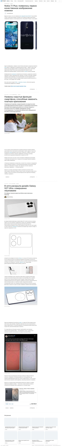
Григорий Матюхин (10, 13)
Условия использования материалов (39, 445)
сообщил (20, 258)
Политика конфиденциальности (56, 445)
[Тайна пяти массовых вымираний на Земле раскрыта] (37, 424)
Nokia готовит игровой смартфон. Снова (18, 86)
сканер (26, 71)
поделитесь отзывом (22, 82)
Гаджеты (11, 3)
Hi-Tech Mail (13, 183)
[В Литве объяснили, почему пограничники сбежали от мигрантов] (10, 437)
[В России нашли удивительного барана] (24, 437)
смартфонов (15, 226)
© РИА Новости (15, 94)
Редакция (33, 445)
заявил (20, 322)
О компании (4, 445)
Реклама (7, 445)
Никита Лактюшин (10, 196)
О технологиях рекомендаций (48, 445)
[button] (20, 35)
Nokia (5, 67)
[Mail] (1, 1)
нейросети (22, 262)
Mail (1, 445)
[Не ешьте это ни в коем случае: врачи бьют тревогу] (51, 424)
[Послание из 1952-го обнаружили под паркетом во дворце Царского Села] (37, 437)
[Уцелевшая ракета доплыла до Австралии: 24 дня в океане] (10, 424)
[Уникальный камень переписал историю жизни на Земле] (24, 424)
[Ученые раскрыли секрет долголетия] (51, 437)
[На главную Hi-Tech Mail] (4, 1)
